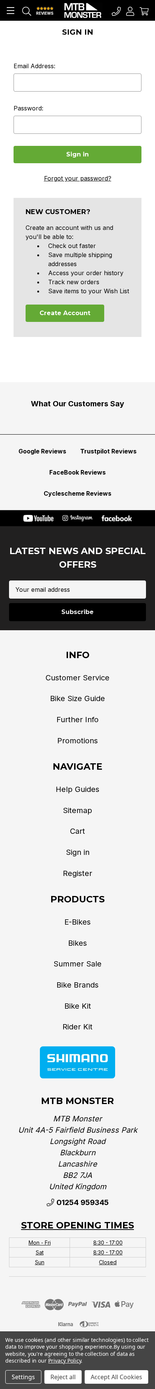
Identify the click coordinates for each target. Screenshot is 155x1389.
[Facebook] (116, 518)
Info (78, 654)
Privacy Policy (64, 1360)
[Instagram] (77, 518)
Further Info (77, 719)
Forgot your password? (77, 178)
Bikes (77, 943)
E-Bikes (77, 922)
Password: (28, 108)
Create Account (65, 313)
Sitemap (77, 810)
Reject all (63, 1377)
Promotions (77, 740)
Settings (23, 1377)
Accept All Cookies (116, 1377)
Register (77, 873)
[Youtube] (38, 518)
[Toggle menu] (10, 10)
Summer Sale (77, 963)
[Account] (130, 10)
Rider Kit (77, 1026)
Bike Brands (77, 984)
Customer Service (77, 677)
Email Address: (34, 66)
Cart (77, 831)
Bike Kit (77, 1006)
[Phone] (116, 10)
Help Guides (77, 789)
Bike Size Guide (77, 698)
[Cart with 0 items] (144, 10)
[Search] (27, 10)
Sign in (78, 852)
